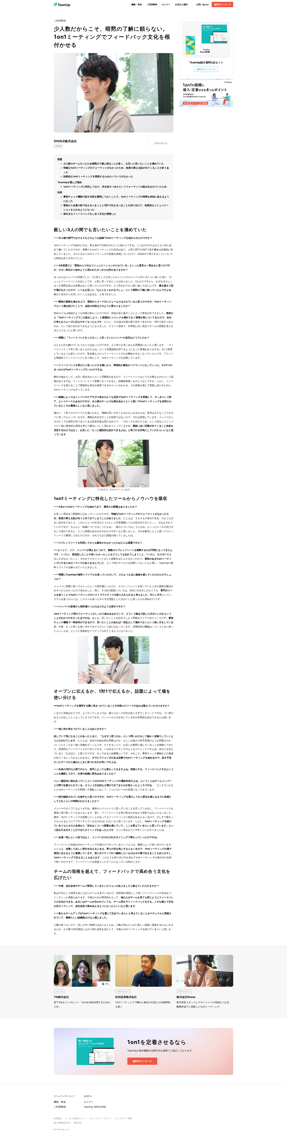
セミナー (166, 4)
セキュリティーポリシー (100, 1118)
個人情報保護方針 (62, 1122)
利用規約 (58, 1118)
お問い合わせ (202, 4)
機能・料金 (136, 4)
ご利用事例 (152, 4)
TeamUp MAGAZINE (95, 1106)
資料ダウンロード (222, 4)
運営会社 (78, 1122)
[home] (62, 4)
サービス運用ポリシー (75, 1118)
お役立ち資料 (181, 4)
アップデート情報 (123, 1118)
